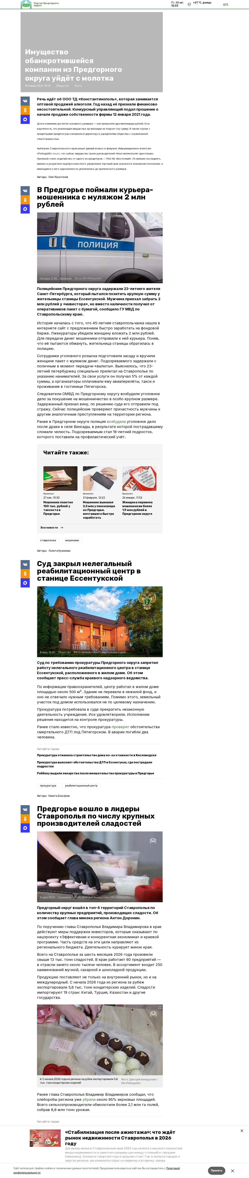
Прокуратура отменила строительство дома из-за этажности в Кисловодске (96, 755)
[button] (45, 1138)
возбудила (116, 421)
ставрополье (48, 540)
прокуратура (48, 785)
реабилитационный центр (81, 785)
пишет (56, 153)
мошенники (72, 540)
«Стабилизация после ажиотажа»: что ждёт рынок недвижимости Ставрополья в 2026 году (120, 1137)
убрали (89, 1099)
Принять (216, 1170)
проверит (121, 727)
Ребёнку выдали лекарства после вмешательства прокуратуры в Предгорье (95, 773)
